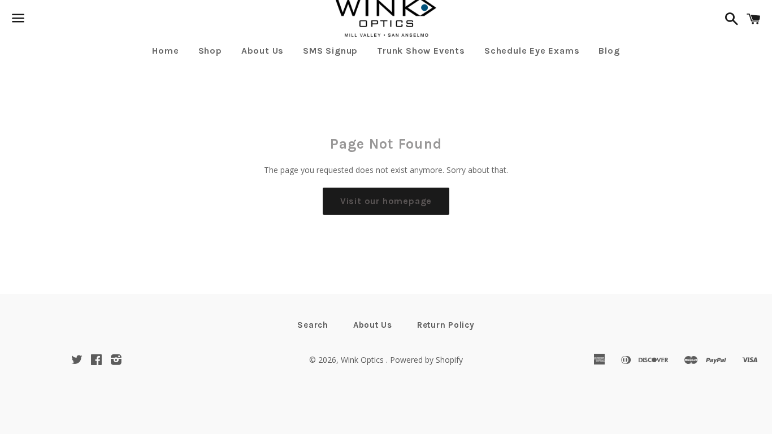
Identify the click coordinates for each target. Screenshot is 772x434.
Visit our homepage (386, 201)
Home (165, 50)
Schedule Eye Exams (531, 50)
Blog (608, 50)
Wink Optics (363, 359)
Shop (210, 50)
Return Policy (446, 325)
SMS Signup (330, 50)
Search (312, 325)
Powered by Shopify (426, 359)
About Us (262, 50)
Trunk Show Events (421, 50)
